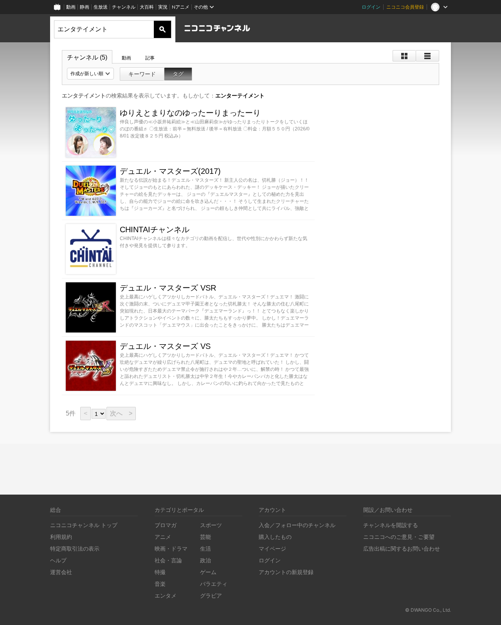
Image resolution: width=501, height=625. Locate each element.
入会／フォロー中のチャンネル (297, 525)
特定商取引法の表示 (74, 548)
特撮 (160, 572)
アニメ (163, 536)
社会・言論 (168, 560)
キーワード (142, 74)
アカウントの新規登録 (286, 572)
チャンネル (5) (87, 57)
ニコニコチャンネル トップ (83, 525)
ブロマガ (166, 525)
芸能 (205, 536)
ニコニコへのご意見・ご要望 (398, 536)
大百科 (147, 7)
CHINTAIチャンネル (154, 229)
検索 (162, 29)
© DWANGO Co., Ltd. (428, 610)
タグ (178, 74)
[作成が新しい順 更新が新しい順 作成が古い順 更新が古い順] (90, 73)
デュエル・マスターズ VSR (168, 288)
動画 (71, 7)
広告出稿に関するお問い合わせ (401, 548)
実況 (163, 7)
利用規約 (61, 536)
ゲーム (208, 572)
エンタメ (166, 595)
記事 (150, 58)
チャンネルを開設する (390, 525)
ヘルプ (58, 560)
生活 (205, 548)
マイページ (272, 548)
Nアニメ (180, 7)
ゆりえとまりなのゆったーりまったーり (190, 112)
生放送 (101, 7)
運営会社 (61, 572)
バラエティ (213, 583)
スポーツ (211, 525)
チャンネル (123, 7)
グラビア (211, 595)
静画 (84, 7)
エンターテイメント (240, 95)
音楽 (160, 583)
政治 (205, 560)
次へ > (121, 413)
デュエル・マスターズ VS (165, 346)
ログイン (371, 7)
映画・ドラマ (171, 548)
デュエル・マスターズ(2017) (170, 171)
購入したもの (275, 536)
